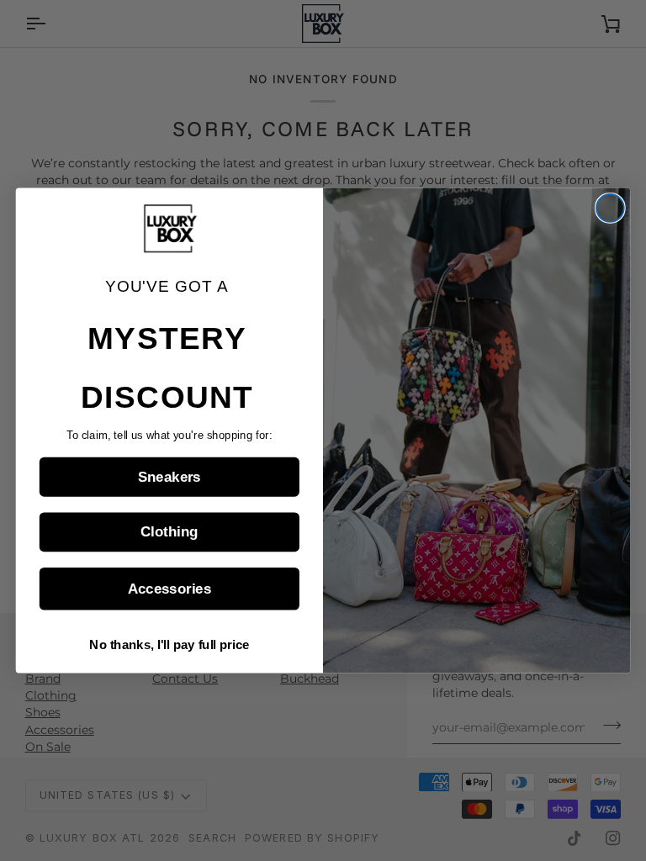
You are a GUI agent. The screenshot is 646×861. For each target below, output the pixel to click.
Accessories (169, 589)
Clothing (169, 533)
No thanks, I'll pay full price (169, 645)
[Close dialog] (610, 208)
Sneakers (169, 477)
